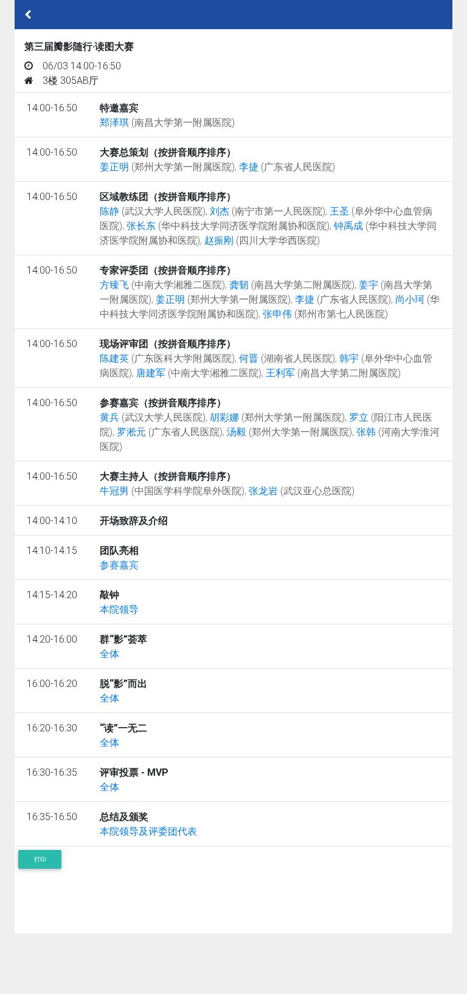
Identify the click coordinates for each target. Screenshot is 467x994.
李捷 (287, 166)
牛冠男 (172, 491)
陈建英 (167, 358)
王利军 (333, 373)
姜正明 (167, 166)
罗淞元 (170, 432)
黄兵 (153, 417)
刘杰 (267, 211)
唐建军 (198, 373)
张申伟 (325, 314)
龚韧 (292, 284)
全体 (109, 653)
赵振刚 (262, 240)
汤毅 (289, 432)
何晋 (287, 358)
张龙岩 (302, 491)
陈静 (153, 211)
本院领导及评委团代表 (148, 831)
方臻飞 (162, 284)
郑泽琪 (167, 122)
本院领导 (119, 609)
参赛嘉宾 (119, 565)
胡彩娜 (277, 417)
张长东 (228, 225)
